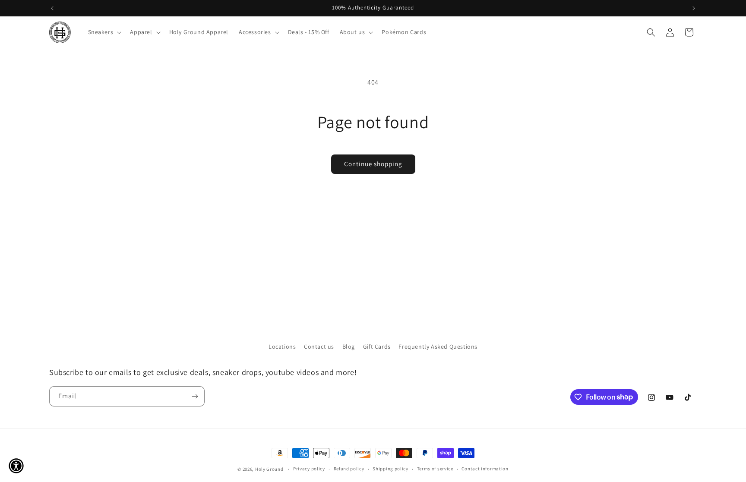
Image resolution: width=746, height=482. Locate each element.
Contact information (485, 469)
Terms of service (435, 469)
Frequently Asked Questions (437, 346)
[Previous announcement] (52, 8)
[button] (104, 32)
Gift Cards (377, 346)
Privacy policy (309, 469)
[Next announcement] (693, 8)
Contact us (319, 346)
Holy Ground (269, 469)
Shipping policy (390, 469)
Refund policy (349, 469)
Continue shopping (373, 164)
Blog (348, 346)
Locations (282, 346)
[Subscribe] (194, 396)
